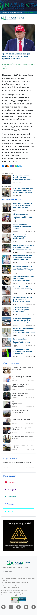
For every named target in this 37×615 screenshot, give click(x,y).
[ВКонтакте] (3, 166)
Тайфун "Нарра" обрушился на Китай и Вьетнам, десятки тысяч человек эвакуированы (23, 247)
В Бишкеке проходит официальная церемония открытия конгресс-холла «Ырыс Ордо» (22, 216)
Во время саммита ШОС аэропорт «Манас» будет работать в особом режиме (23, 320)
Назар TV (28, 568)
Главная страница (9, 568)
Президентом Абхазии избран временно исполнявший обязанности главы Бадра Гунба (23, 177)
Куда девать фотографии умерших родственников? (22, 368)
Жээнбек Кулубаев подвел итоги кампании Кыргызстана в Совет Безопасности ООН (22, 299)
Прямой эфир (7, 571)
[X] (6, 166)
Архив (20, 568)
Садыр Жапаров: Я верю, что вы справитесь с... (22, 428)
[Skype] (18, 166)
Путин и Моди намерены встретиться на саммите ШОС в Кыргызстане (22, 205)
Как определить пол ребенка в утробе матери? (21, 377)
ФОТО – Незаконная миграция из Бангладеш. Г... (22, 437)
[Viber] (13, 166)
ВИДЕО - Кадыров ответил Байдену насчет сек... (20, 394)
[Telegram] (21, 166)
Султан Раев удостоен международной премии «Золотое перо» (22, 351)
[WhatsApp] (16, 166)
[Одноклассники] (8, 166)
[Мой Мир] (11, 166)
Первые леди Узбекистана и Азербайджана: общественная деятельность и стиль (23, 330)
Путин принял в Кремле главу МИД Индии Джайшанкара (22, 237)
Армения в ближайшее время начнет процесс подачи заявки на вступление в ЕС (21, 309)
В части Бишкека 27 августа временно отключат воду (23, 288)
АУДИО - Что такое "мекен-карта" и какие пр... (17, 462)
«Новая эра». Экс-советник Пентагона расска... (20, 411)
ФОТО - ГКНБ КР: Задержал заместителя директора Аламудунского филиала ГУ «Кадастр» (23, 190)
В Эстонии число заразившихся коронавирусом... (22, 403)
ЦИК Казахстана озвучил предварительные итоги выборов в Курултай (22, 257)
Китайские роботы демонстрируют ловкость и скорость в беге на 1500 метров (23, 341)
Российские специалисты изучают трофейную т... (22, 446)
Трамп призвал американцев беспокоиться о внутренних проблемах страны (16, 56)
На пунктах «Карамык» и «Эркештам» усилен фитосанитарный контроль (23, 268)
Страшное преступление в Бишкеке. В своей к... (20, 385)
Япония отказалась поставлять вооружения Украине (22, 226)
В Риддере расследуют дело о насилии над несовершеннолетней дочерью (23, 278)
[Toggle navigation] (33, 18)
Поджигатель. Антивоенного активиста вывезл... (21, 420)
